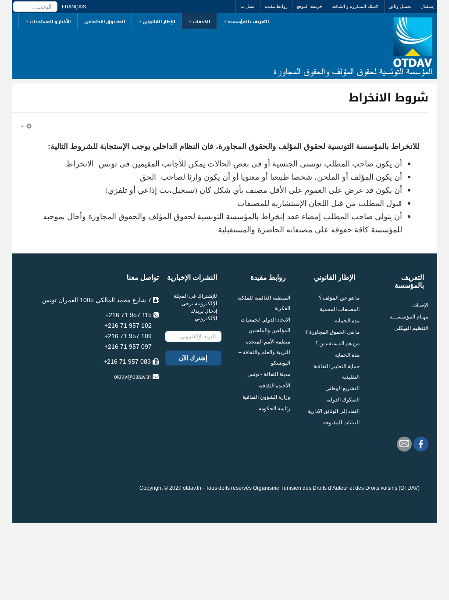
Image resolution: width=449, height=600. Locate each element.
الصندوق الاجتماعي (104, 22)
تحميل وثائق (400, 6)
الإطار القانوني (159, 22)
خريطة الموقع (309, 6)
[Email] (404, 444)
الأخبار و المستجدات (50, 22)
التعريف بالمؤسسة (248, 22)
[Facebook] (421, 444)
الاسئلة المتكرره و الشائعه (355, 6)
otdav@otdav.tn (132, 377)
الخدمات (201, 22)
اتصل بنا (248, 6)
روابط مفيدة (276, 6)
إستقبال (427, 6)
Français (74, 6)
